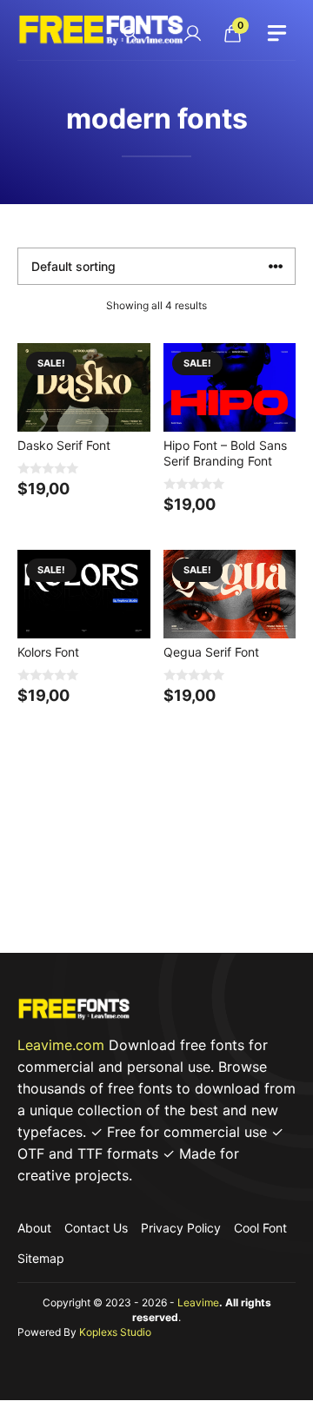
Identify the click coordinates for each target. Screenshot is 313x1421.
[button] (130, 33)
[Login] (192, 33)
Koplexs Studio (115, 1331)
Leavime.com (60, 1045)
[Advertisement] (156, 860)
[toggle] (276, 33)
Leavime (198, 1302)
